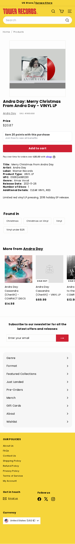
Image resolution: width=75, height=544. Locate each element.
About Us (8, 445)
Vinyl (59, 220)
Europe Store (43, 3)
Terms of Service (13, 475)
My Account (10, 481)
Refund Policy (11, 466)
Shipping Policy (12, 460)
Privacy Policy (11, 471)
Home (6, 31)
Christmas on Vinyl (37, 220)
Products (18, 31)
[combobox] (37, 20)
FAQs (6, 450)
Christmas (12, 220)
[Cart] (61, 11)
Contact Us (9, 455)
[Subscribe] (62, 338)
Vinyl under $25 (15, 229)
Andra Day (9, 113)
